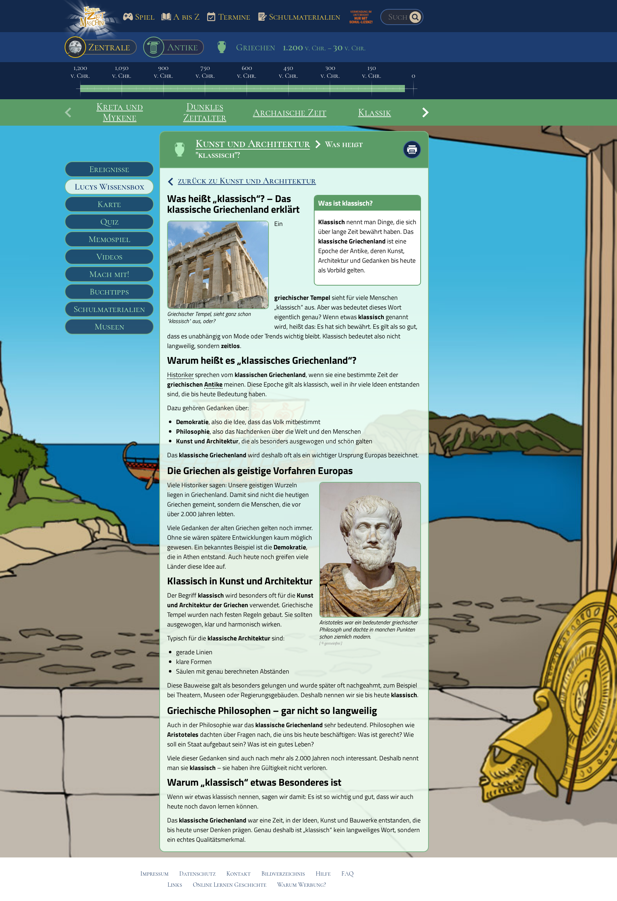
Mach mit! (109, 274)
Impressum (154, 873)
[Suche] (415, 17)
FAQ (347, 873)
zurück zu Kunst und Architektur (247, 180)
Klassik (374, 112)
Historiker (180, 375)
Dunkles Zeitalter (204, 112)
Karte (109, 204)
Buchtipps (109, 291)
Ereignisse (109, 169)
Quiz (109, 221)
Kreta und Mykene (119, 112)
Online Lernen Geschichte (229, 885)
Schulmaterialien (109, 309)
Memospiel (109, 239)
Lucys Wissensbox (109, 186)
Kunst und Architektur (253, 143)
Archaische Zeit (289, 112)
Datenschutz (197, 873)
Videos (109, 256)
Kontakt (238, 873)
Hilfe (323, 873)
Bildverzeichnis (283, 873)
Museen (109, 326)
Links (174, 885)
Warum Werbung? (301, 885)
